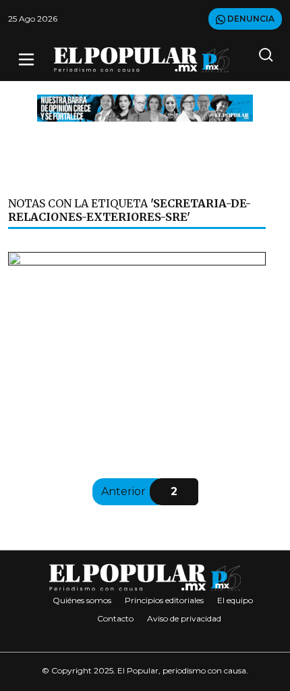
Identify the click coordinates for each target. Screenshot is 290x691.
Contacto (115, 618)
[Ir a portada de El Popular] (141, 60)
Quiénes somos (82, 600)
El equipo (235, 600)
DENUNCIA (249, 19)
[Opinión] (145, 107)
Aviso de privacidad (184, 618)
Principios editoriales (164, 600)
